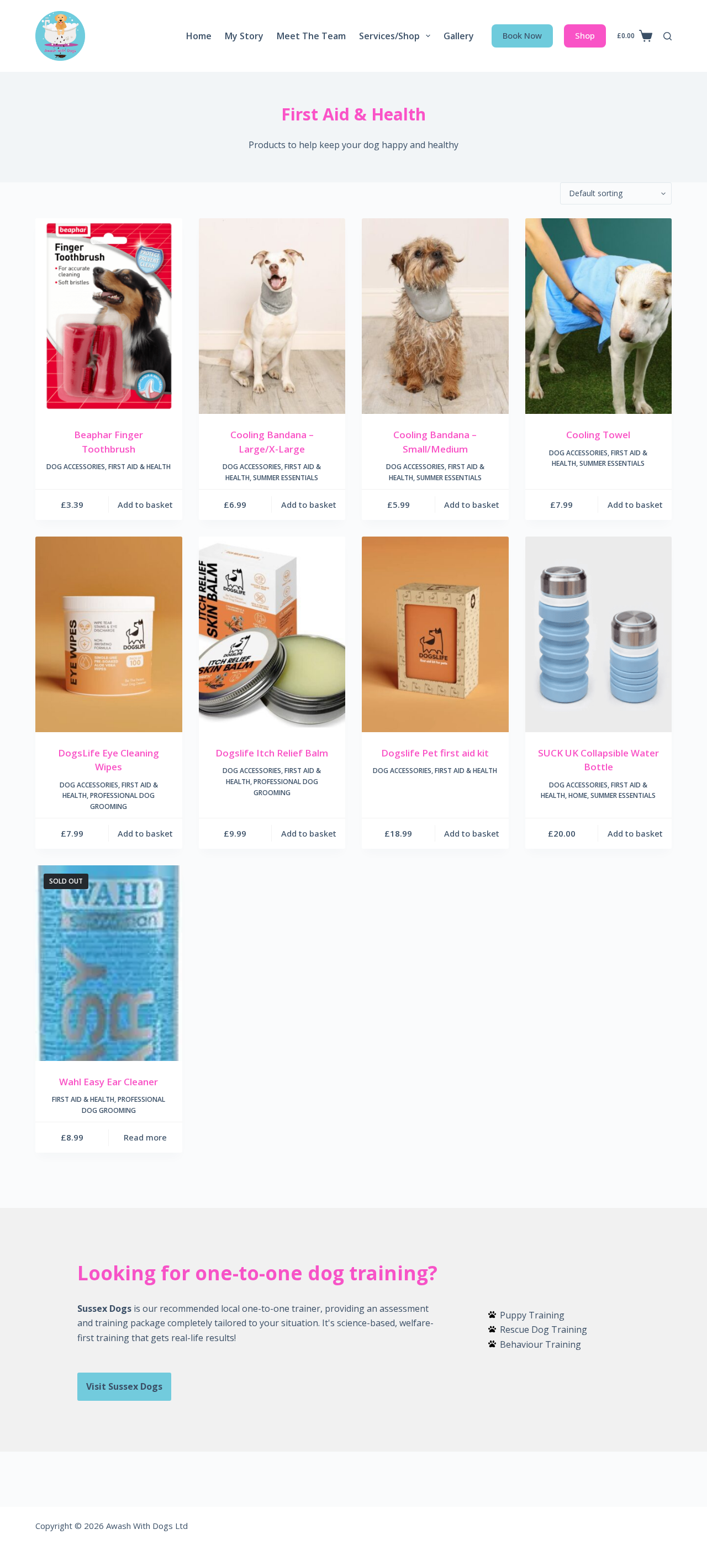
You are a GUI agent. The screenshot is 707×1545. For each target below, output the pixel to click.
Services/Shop (389, 36)
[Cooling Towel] (598, 316)
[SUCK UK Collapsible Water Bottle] (598, 634)
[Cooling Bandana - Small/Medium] (435, 316)
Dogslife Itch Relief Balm (271, 753)
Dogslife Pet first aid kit (435, 753)
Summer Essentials (285, 477)
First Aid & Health (139, 466)
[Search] (667, 36)
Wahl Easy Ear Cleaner (108, 1081)
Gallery (459, 36)
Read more (145, 1137)
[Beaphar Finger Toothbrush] (108, 316)
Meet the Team (311, 36)
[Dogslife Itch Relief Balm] (272, 634)
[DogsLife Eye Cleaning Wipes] (108, 634)
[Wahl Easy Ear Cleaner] (108, 963)
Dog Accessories (75, 466)
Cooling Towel (598, 434)
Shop (585, 35)
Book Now (522, 35)
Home (199, 36)
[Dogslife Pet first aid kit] (435, 634)
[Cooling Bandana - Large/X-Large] (272, 316)
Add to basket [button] (145, 504)
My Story (244, 36)
